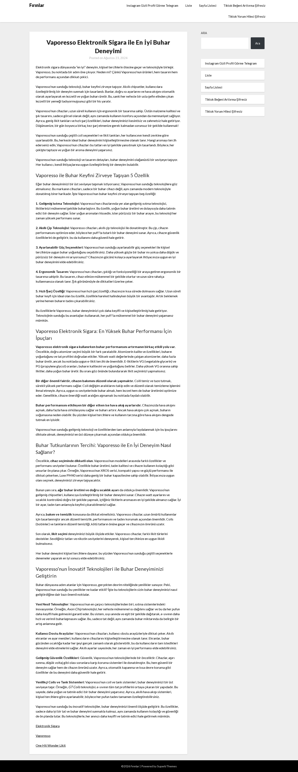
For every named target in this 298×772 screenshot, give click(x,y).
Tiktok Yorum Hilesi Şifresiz (246, 16)
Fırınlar (36, 5)
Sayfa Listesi (207, 5)
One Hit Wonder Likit (51, 745)
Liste (188, 5)
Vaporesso (43, 736)
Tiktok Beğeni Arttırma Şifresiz (244, 5)
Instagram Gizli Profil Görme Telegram (152, 5)
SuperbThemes (167, 766)
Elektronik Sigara (48, 726)
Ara (204, 33)
